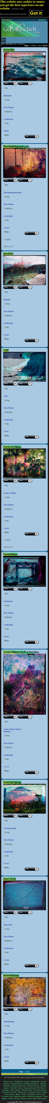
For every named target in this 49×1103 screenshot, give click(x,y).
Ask (26, 136)
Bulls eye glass (20, 1096)
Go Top (7, 1078)
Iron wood (41, 1094)
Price (6, 135)
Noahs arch (22, 1092)
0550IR (6, 335)
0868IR (6, 131)
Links (22, 1078)
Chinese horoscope (9, 1092)
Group (7, 100)
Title (6, 88)
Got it (36, 13)
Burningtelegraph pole (12, 192)
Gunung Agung (10, 828)
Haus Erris (8, 925)
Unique (27, 1082)
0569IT (6, 431)
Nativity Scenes (16, 1088)
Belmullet (7, 96)
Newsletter (7, 20)
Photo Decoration (40, 1099)
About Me (15, 1078)
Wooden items (26, 1099)
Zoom (20, 83)
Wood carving (13, 1099)
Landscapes (8, 119)
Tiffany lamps (26, 1090)
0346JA (6, 528)
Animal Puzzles (33, 1086)
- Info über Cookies (17, 9)
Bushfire (7, 300)
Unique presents (29, 1088)
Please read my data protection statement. (13, 14)
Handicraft (19, 1082)
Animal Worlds (16, 1084)
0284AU (7, 228)
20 (44, 45)
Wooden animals (39, 1090)
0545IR (6, 960)
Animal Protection (19, 1086)
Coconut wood (7, 1096)
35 (46, 45)
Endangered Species (31, 1084)
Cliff (5, 396)
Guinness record (34, 1092)
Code (6, 123)
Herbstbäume (9, 1022)
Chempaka (31, 1094)
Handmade (35, 1082)
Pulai (24, 1094)
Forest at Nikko (10, 493)
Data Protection (38, 1078)
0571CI (6, 767)
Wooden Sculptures (34, 1096)
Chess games (9, 1094)
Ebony (18, 1094)
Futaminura (8, 601)
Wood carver (9, 1082)
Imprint (28, 1078)
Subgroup (8, 111)
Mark (6, 83)
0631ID (6, 863)
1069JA (6, 637)
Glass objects (15, 1090)
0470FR (6, 1057)
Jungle (44, 1092)
